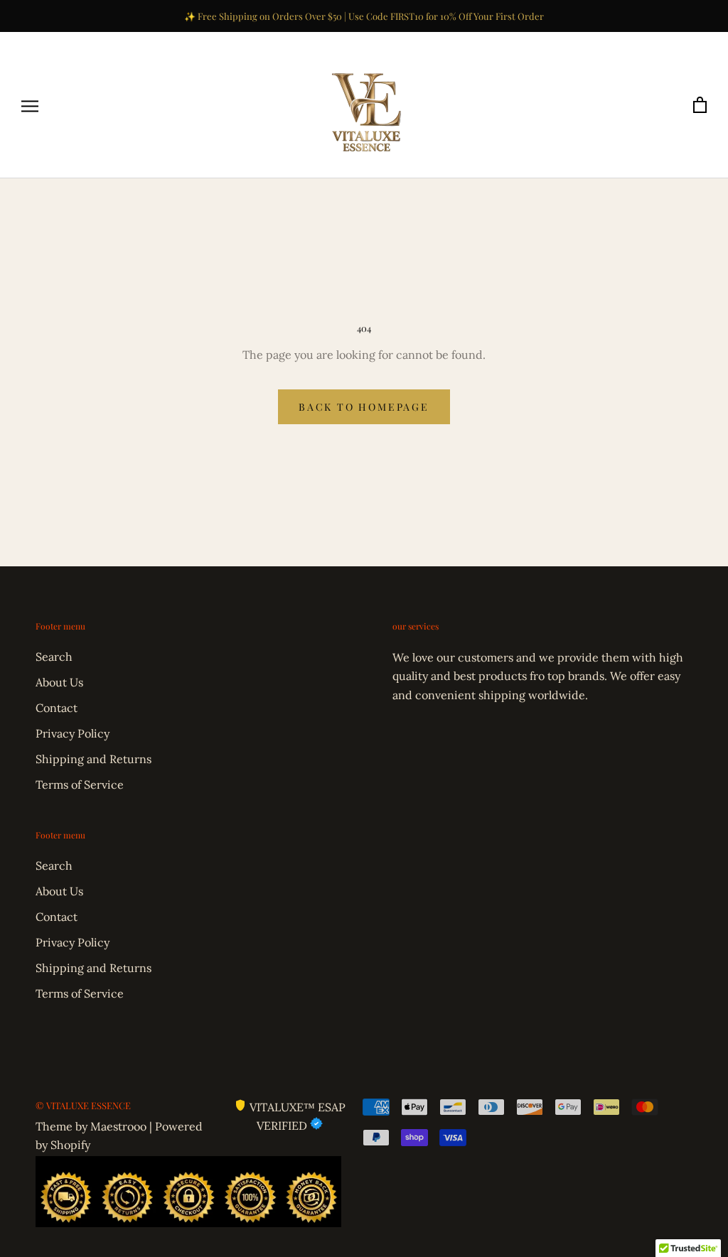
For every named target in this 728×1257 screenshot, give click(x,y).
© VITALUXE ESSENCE (83, 1105)
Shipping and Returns (93, 759)
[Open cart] (700, 105)
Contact (56, 708)
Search (54, 656)
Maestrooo (118, 1126)
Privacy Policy (72, 733)
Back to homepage (364, 407)
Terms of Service (80, 784)
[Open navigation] (29, 105)
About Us (59, 682)
